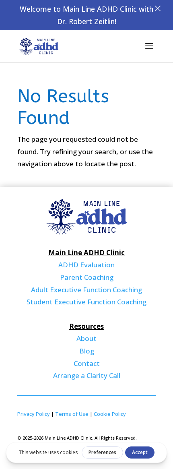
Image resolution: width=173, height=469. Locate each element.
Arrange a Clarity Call (86, 375)
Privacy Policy (33, 413)
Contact (87, 363)
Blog (86, 350)
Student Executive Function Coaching (86, 301)
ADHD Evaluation (86, 264)
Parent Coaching (86, 277)
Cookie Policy (110, 413)
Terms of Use (72, 413)
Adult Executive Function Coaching (86, 289)
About (86, 338)
